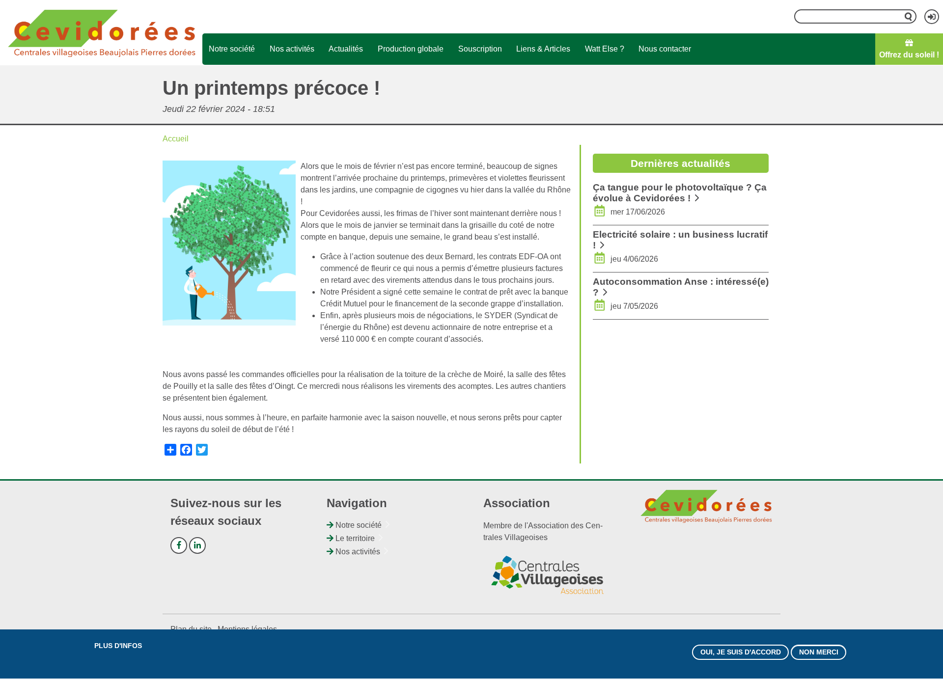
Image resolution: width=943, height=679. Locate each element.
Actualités (346, 49)
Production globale (411, 49)
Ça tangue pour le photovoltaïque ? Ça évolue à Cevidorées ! (680, 192)
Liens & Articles (543, 49)
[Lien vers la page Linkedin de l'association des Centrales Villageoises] (197, 545)
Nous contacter (664, 49)
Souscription (480, 49)
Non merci (818, 652)
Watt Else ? (604, 49)
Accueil (176, 139)
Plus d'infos (118, 646)
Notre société (232, 49)
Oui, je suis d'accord (740, 652)
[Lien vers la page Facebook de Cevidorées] (178, 545)
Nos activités (292, 49)
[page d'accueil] (101, 32)
